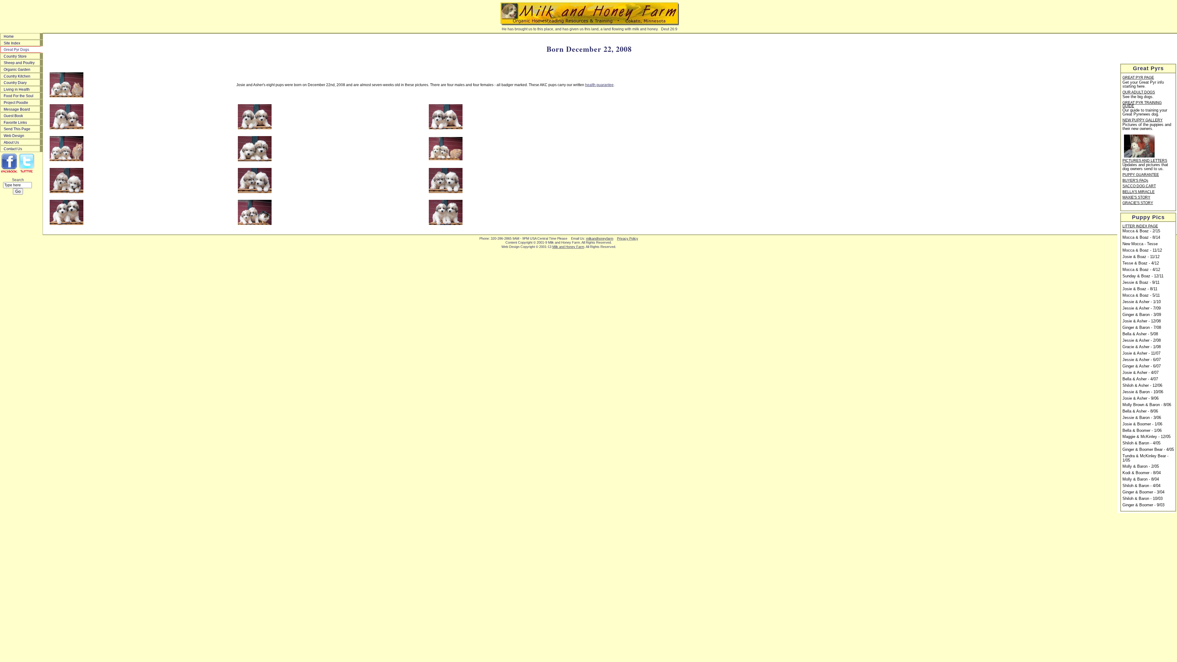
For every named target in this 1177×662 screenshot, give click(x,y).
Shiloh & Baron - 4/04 (1141, 486)
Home (9, 36)
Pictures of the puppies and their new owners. (1146, 127)
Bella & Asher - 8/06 (1140, 411)
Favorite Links (15, 122)
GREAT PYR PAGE (1138, 78)
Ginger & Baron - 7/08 (1141, 327)
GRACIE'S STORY (1137, 203)
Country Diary (15, 83)
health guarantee (599, 85)
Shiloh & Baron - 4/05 (1141, 443)
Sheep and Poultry (19, 63)
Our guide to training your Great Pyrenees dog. (1144, 112)
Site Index (12, 43)
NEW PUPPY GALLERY (1142, 120)
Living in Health (17, 89)
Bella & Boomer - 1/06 (1142, 430)
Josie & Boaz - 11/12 (1141, 257)
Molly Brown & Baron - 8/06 (1146, 405)
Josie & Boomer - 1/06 (1142, 424)
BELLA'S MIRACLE (1138, 192)
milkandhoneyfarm (599, 238)
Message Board (17, 109)
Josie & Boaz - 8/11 (1139, 289)
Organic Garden (17, 69)
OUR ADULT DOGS (1138, 92)
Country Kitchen (17, 76)
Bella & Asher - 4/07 (1140, 379)
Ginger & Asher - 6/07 (1141, 366)
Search (18, 180)
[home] (589, 26)
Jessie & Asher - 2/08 (1141, 340)
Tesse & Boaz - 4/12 (1140, 263)
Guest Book (13, 116)
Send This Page (17, 129)
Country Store (15, 56)
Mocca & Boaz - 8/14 (1141, 237)
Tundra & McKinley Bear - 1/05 (1145, 458)
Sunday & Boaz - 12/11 (1143, 276)
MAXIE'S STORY (1136, 198)
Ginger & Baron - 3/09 (1141, 315)
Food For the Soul (18, 96)
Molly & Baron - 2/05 (1140, 466)
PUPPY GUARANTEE (1140, 175)
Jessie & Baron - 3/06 (1141, 418)
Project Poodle (16, 103)
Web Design (14, 136)
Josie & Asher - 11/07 (1141, 353)
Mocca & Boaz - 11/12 (1142, 250)
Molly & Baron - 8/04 (1140, 479)
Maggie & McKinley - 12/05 (1146, 437)
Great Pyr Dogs (16, 50)
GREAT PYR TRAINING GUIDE (1142, 104)
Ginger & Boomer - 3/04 (1143, 492)
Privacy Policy (627, 238)
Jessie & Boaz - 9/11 (1141, 282)
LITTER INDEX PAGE (1140, 226)
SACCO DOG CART (1139, 186)
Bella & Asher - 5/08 (1140, 334)
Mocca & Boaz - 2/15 (1141, 231)
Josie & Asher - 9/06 (1140, 398)
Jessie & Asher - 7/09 (1141, 308)
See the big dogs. (1138, 97)
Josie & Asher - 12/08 (1141, 321)
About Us (11, 142)
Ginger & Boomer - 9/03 (1143, 505)
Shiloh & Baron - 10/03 (1142, 498)
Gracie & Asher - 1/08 (1141, 347)
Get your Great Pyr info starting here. (1143, 84)
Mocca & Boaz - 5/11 (1141, 295)
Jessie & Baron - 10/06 (1142, 392)
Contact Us (13, 149)
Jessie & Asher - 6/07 (1141, 360)
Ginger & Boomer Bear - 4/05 (1148, 449)
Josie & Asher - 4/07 (1140, 373)
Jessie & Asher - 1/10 (1141, 302)
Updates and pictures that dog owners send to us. (1145, 167)
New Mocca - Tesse (1140, 244)
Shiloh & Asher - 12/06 (1142, 385)
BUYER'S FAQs (1135, 181)
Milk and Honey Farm (568, 247)
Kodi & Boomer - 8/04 (1141, 473)
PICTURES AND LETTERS (1144, 161)
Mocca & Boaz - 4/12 (1141, 270)
